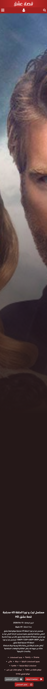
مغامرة (13, 665)
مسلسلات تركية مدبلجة (27, 665)
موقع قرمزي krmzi (23, 673)
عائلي (10, 661)
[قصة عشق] (23, 3)
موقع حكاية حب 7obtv (33, 669)
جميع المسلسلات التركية (31, 661)
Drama (36, 657)
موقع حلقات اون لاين (14, 669)
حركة (17, 661)
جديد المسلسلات (16, 657)
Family (28, 657)
